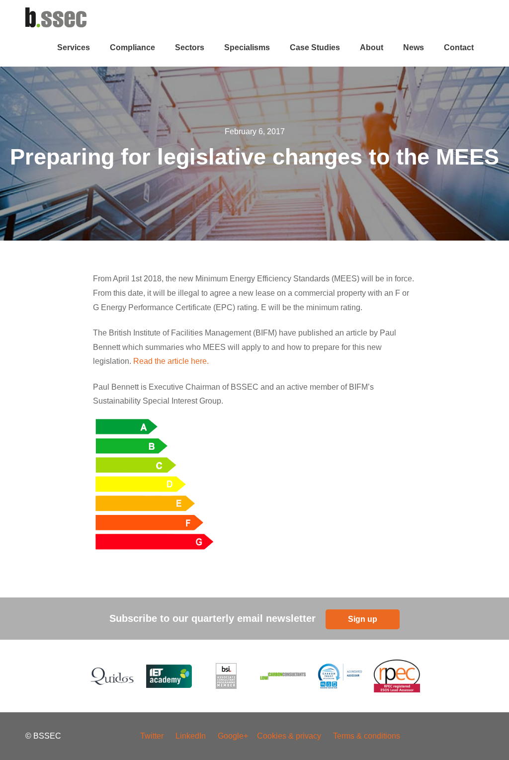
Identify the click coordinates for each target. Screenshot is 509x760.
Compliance (132, 47)
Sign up (362, 619)
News (413, 47)
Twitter (152, 736)
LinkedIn (190, 736)
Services (73, 47)
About (371, 47)
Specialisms (247, 47)
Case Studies (315, 47)
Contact (459, 47)
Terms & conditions (366, 736)
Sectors (189, 47)
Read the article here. (171, 361)
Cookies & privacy (289, 736)
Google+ (234, 736)
